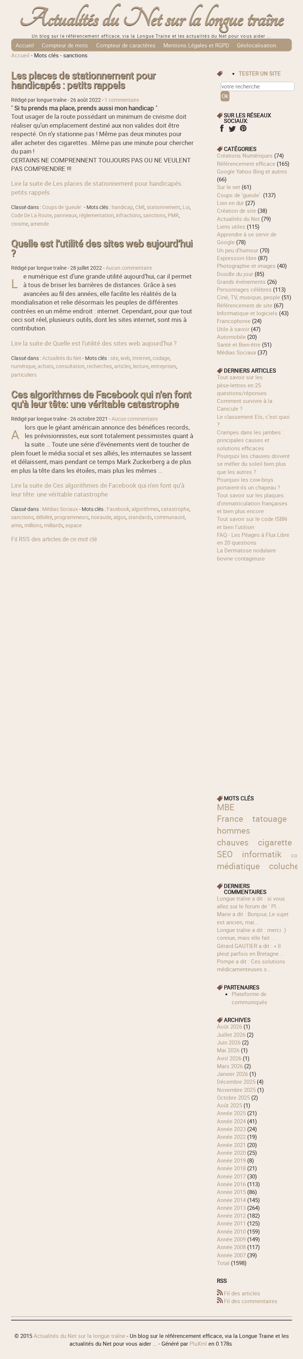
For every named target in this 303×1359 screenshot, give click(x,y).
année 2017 (231, 1176)
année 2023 (231, 1129)
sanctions (154, 215)
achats (46, 366)
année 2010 (231, 1231)
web (125, 358)
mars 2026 (230, 1066)
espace (73, 525)
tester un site (260, 73)
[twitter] (232, 130)
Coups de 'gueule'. (62, 207)
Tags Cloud (181, 57)
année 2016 (231, 1184)
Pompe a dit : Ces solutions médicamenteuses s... (251, 965)
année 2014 (231, 1200)
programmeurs (71, 517)
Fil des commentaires (251, 1301)
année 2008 (231, 1247)
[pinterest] (243, 130)
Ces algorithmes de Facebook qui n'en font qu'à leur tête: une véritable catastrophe (101, 399)
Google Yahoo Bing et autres (252, 171)
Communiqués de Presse (92, 57)
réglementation (96, 215)
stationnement (163, 207)
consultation (70, 366)
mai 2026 (228, 1050)
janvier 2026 (232, 1073)
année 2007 (231, 1255)
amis (16, 525)
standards (140, 517)
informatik (262, 854)
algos (119, 517)
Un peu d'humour (237, 250)
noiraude (101, 517)
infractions (128, 215)
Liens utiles (231, 226)
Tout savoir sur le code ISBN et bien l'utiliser (252, 522)
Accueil (25, 45)
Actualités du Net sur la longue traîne (152, 19)
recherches (99, 366)
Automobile (231, 336)
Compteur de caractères (126, 45)
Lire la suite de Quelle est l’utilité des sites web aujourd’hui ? (94, 343)
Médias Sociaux (60, 509)
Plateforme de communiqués (249, 997)
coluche (284, 866)
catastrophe (175, 509)
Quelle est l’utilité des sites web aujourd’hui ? (102, 248)
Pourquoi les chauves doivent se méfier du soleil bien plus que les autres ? (253, 463)
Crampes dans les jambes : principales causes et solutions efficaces (250, 440)
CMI (139, 207)
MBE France (230, 813)
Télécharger (145, 57)
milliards (53, 525)
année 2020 (231, 1152)
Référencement (34, 57)
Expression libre (236, 258)
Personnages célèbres (244, 289)
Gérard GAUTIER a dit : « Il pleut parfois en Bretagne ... (251, 949)
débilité (44, 517)
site (114, 358)
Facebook (118, 509)
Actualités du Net (61, 358)
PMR (173, 215)
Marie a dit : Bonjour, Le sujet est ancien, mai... (253, 917)
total (224, 1263)
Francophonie (234, 320)
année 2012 (231, 1215)
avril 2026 (229, 1058)
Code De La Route (31, 215)
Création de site (236, 210)
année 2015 (231, 1191)
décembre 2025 (236, 1081)
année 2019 (231, 1160)
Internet (141, 358)
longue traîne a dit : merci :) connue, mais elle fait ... (251, 933)
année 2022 (231, 1136)
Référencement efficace (246, 163)
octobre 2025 (233, 1097)
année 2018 (231, 1168)
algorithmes (145, 509)
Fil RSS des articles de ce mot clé (54, 539)
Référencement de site (244, 305)
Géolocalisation (256, 45)
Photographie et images (246, 265)
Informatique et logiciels (247, 313)
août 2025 (229, 1105)
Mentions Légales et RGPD (196, 45)
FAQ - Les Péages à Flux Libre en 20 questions (253, 538)
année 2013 (231, 1207)
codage (161, 358)
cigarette (275, 842)
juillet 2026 (231, 1034)
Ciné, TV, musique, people (248, 297)
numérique (23, 366)
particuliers (24, 374)
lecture (141, 366)
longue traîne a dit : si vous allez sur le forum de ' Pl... (251, 902)
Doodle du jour (235, 273)
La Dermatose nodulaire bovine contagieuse (246, 554)
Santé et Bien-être (239, 344)
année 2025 (231, 1113)
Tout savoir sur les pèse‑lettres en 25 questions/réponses (242, 385)
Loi (186, 207)
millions (33, 525)
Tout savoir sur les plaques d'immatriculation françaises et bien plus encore (252, 503)
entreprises (163, 366)
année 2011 (231, 1223)
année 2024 (231, 1121)
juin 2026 (229, 1042)
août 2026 (229, 1026)
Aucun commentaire (129, 268)
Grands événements (241, 281)
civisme (19, 224)
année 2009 (231, 1239)
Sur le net (228, 187)
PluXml (198, 1343)
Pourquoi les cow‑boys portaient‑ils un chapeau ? (248, 483)
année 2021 (231, 1144)
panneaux (65, 215)
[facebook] (221, 130)
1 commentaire (122, 100)
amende (39, 224)
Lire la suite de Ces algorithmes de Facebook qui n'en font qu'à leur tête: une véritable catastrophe (97, 489)
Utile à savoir (233, 329)
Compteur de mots (65, 45)
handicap (122, 207)
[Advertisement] (254, 673)
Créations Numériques (245, 155)
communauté (169, 517)
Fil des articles (242, 1293)
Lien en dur (230, 202)
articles (122, 366)
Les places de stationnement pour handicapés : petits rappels (83, 80)
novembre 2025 (236, 1089)
